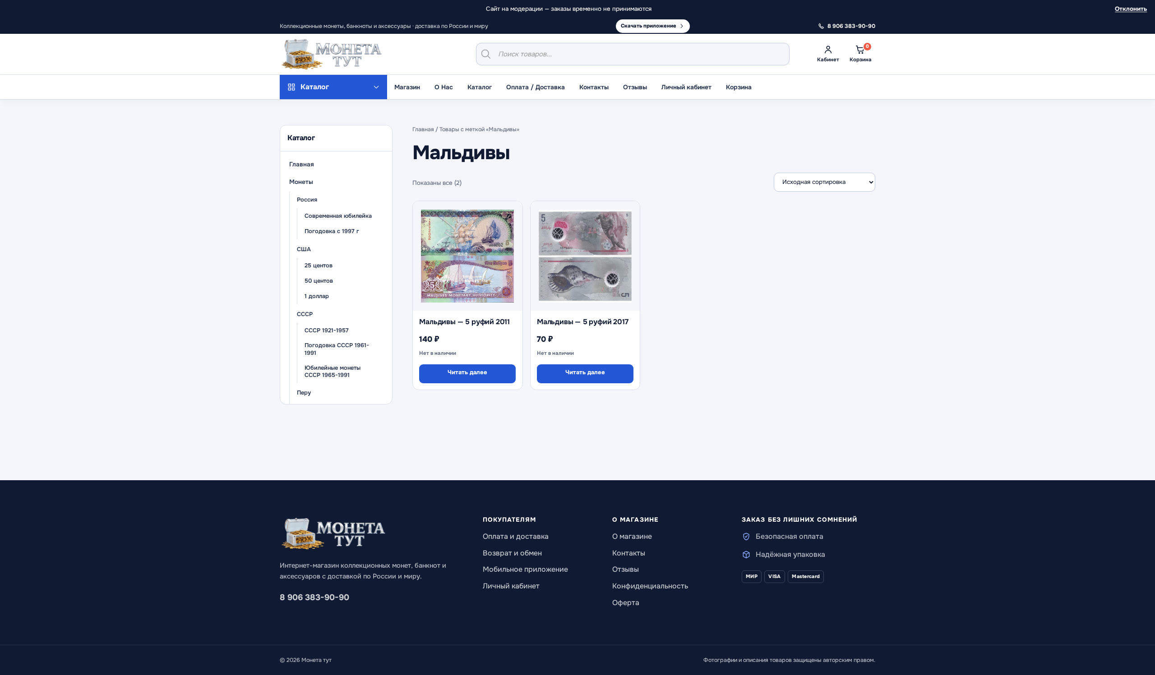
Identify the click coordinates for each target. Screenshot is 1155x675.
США (304, 249)
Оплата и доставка (516, 536)
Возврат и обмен (512, 553)
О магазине (632, 536)
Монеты (301, 182)
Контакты (594, 87)
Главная (301, 164)
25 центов (319, 265)
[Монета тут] (331, 54)
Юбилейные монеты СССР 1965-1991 (332, 371)
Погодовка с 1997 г (332, 231)
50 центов (319, 281)
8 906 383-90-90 (314, 597)
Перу (304, 392)
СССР (305, 314)
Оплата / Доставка (535, 87)
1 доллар (317, 296)
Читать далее (467, 372)
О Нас (443, 87)
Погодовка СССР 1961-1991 (337, 349)
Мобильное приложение (525, 569)
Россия (307, 199)
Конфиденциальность (650, 586)
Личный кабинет (686, 87)
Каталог (479, 87)
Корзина (739, 87)
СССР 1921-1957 (327, 330)
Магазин (407, 87)
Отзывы (635, 87)
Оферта (625, 602)
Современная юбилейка (338, 216)
